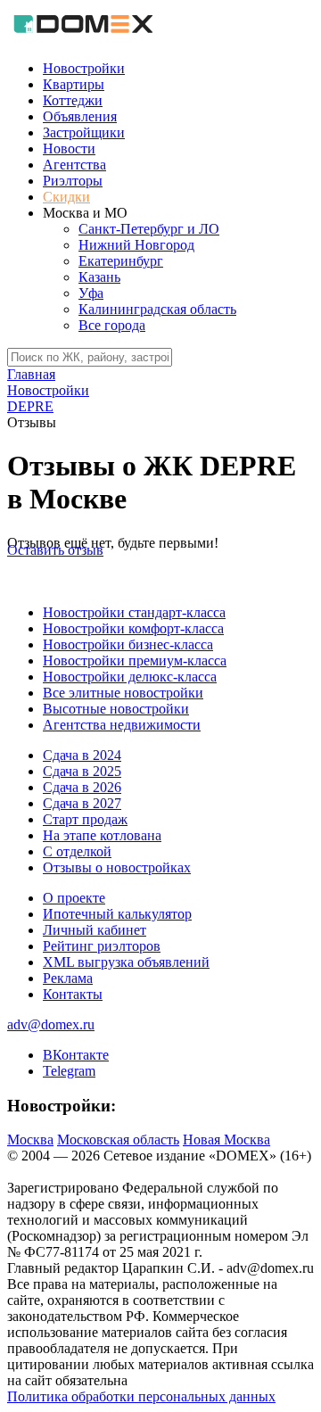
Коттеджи (73, 100)
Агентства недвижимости (122, 724)
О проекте (74, 897)
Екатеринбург (120, 260)
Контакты (73, 994)
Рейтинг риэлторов (101, 946)
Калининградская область (157, 309)
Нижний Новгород (136, 244)
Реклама (68, 978)
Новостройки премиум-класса (134, 660)
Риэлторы (73, 180)
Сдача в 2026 (82, 787)
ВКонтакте (76, 1054)
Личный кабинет (94, 929)
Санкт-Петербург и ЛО (148, 228)
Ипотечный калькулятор (117, 913)
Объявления (80, 116)
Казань (99, 277)
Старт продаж (85, 819)
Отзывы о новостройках (117, 867)
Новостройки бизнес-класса (128, 644)
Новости (69, 148)
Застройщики (84, 132)
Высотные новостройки (116, 708)
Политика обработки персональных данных (141, 1396)
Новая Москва (226, 1139)
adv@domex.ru (51, 1024)
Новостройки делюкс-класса (130, 676)
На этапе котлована (102, 835)
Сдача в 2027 (82, 803)
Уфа (90, 293)
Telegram (69, 1070)
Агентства (74, 164)
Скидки (66, 196)
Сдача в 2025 (82, 771)
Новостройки (84, 68)
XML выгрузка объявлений (126, 962)
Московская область (118, 1139)
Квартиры (73, 84)
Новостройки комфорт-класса (133, 628)
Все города (111, 325)
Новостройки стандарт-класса (134, 612)
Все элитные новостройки (123, 692)
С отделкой (77, 851)
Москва (30, 1139)
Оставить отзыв (55, 549)
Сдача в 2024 (82, 755)
